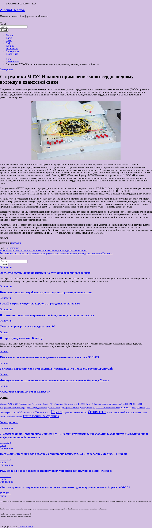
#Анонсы (13, 403)
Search (3, 24)
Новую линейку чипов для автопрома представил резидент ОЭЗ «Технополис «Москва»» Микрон (63, 453)
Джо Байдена (42, 408)
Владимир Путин (133, 403)
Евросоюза (100, 408)
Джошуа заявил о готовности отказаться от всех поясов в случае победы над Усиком (54, 380)
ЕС (94, 408)
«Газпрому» (58, 404)
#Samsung (3, 404)
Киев (106, 407)
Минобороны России (9, 412)
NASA (51, 404)
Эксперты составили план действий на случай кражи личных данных (45, 272)
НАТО (47, 412)
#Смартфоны (25, 404)
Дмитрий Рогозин (70, 407)
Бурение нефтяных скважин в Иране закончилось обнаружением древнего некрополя (43, 250)
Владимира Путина (9, 407)
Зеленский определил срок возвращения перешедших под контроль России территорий (56, 368)
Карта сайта (12, 54)
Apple (34, 404)
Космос (9, 35)
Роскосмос (129, 412)
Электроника (12, 51)
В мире (22, 408)
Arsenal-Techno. (12, 10)
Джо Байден (31, 407)
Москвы (40, 412)
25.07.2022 (5, 493)
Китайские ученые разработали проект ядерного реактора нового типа (46, 292)
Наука (9, 38)
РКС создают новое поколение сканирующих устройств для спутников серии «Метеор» (56, 470)
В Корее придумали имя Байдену (21, 338)
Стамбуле (10, 416)
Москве (31, 412)
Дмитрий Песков (54, 408)
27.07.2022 (5, 443)
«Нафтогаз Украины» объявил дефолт (25, 391)
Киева (111, 408)
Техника (10, 46)
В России (80, 403)
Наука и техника (72, 412)
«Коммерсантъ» (69, 404)
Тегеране (18, 416)
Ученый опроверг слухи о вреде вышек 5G (27, 326)
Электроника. (9, 422)
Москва (23, 412)
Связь (9, 40)
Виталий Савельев (93, 404)
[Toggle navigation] (1, 22)
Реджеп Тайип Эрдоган (115, 412)
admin (3, 445)
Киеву (117, 407)
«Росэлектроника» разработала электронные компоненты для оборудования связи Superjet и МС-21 (65, 487)
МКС (148, 407)
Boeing (40, 404)
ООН (84, 412)
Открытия (97, 411)
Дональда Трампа (86, 408)
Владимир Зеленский (112, 404)
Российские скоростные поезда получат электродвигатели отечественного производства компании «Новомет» (56, 253)
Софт (8, 43)
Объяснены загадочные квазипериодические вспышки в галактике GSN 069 (49, 357)
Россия (138, 412)
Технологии (12, 48)
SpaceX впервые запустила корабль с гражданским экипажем (40, 303)
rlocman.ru (16, 243)
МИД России (138, 407)
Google (45, 404)
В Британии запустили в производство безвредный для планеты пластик (47, 315)
